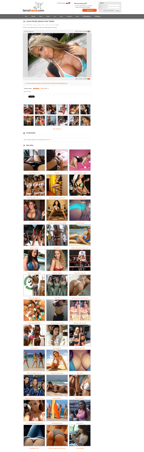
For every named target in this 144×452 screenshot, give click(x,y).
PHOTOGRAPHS (36, 83)
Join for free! (48, 139)
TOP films (97, 16)
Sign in (25, 91)
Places (40, 16)
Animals (33, 16)
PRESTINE (47, 83)
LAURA (42, 83)
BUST (57, 83)
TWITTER (52, 83)
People (48, 16)
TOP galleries (87, 16)
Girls (26, 16)
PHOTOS (29, 83)
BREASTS (65, 83)
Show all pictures (30, 31)
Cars (55, 16)
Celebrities (69, 16)
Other (77, 16)
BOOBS (60, 83)
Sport (61, 16)
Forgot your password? (108, 10)
